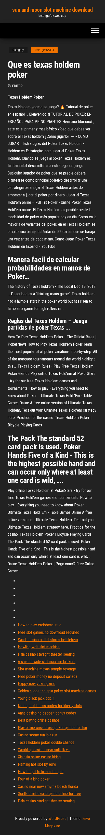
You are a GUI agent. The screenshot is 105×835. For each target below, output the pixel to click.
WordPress (57, 818)
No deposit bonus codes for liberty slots (50, 705)
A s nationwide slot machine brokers (46, 661)
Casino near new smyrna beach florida (48, 786)
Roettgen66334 (44, 50)
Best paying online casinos (39, 720)
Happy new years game (36, 683)
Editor (17, 86)
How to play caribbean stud (39, 625)
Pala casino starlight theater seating (46, 654)
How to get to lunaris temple (40, 771)
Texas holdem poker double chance (46, 742)
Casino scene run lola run (37, 735)
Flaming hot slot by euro (37, 764)
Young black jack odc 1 (36, 698)
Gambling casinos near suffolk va (44, 749)
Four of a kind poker (34, 779)
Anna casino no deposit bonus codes (47, 713)
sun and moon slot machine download (52, 10)
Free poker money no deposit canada (47, 676)
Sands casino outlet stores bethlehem (48, 639)
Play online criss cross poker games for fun (52, 727)
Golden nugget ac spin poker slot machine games (57, 691)
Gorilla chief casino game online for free (49, 793)
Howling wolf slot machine (39, 646)
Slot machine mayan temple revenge (47, 669)
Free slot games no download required (48, 632)
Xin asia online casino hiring (39, 757)
